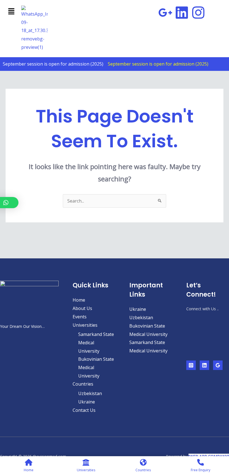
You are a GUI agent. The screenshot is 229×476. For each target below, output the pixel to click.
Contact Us (84, 410)
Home (79, 300)
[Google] (218, 365)
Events (80, 317)
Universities (85, 325)
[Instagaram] (191, 365)
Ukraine (86, 402)
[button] (10, 11)
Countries (83, 384)
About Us (82, 308)
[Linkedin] (204, 365)
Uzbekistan (90, 393)
